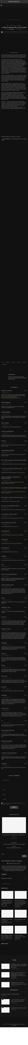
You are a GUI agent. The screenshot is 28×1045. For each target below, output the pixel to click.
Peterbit (3, 556)
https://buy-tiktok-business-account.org (18, 464)
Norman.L (4, 763)
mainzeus (4, 643)
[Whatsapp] (24, 5)
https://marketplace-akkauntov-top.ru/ (17, 560)
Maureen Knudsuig (6, 741)
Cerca (2, 854)
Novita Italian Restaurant (9, 574)
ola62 (3, 598)
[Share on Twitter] (14, 369)
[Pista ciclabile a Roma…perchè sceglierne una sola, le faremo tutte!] (7, 930)
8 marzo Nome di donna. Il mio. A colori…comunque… (20, 937)
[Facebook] (2, 947)
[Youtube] (21, 5)
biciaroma (8, 362)
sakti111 (3, 617)
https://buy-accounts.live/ (13, 526)
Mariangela (11, 29)
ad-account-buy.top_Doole (9, 514)
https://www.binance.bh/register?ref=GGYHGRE (10, 397)
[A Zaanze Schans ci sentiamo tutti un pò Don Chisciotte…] (5, 1002)
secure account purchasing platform (15, 543)
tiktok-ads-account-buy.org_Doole (11, 468)
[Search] (26, 5)
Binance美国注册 (5, 402)
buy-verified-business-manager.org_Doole (14, 488)
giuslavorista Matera (7, 730)
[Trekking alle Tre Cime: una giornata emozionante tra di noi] (7, 914)
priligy (3, 665)
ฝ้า (2, 720)
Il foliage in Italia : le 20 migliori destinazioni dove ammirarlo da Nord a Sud (6, 902)
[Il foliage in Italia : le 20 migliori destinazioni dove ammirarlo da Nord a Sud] (7, 895)
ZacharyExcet (5, 531)
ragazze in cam (5, 629)
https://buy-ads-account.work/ (19, 509)
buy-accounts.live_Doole (8, 522)
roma (24, 362)
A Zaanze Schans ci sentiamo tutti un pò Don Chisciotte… (18, 1000)
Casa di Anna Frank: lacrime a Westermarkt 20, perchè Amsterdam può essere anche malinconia (20, 903)
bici (3, 362)
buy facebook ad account (18, 518)
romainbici (4, 364)
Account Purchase (14, 551)
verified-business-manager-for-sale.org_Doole (11, 477)
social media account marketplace (16, 534)
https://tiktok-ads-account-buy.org (18, 472)
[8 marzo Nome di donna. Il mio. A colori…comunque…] (21, 930)
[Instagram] (20, 5)
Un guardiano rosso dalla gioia (18, 1008)
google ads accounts (16, 501)
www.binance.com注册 (7, 450)
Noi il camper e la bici (20, 919)
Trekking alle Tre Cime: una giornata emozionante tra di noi (6, 921)
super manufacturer (7, 585)
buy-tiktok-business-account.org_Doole (13, 460)
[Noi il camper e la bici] (21, 914)
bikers (13, 362)
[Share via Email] (16, 369)
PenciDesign (14, 1025)
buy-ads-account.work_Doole (10, 505)
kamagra (4, 695)
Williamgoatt (5, 548)
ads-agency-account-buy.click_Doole (12, 497)
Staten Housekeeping (7, 431)
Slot (2, 564)
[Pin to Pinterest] (15, 369)
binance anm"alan (6, 390)
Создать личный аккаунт (9, 753)
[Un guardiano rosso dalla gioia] (5, 1010)
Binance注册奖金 (5, 412)
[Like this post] (11, 369)
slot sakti (4, 676)
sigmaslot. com (5, 607)
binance (3, 441)
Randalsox (4, 539)
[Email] (23, 5)
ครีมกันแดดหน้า (5, 708)
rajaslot (4, 687)
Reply (26, 390)
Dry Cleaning (5, 423)
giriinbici (19, 362)
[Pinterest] (6, 947)
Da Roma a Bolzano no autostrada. (10, 994)
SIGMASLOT (3, 611)
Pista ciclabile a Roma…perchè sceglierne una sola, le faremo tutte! (7, 937)
